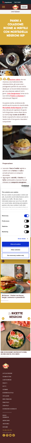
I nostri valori (17, 2)
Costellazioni (6, 396)
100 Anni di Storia (7, 377)
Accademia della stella (8, 393)
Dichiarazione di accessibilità (10, 409)
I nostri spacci (6, 424)
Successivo (28, 261)
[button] (24, 7)
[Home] (15, 7)
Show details (22, 238)
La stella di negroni (7, 373)
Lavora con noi (6, 421)
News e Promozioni (7, 399)
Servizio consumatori (6, 416)
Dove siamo (5, 427)
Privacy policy (6, 402)
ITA (3, 430)
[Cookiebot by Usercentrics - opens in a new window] (22, 186)
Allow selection (15, 249)
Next (28, 318)
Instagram (7, 435)
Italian (24, 7)
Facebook (4, 435)
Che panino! (5, 390)
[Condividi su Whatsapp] (8, 79)
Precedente (2, 261)
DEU (8, 430)
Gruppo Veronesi (7, 2)
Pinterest (13, 435)
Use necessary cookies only (15, 255)
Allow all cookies (15, 244)
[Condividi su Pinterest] (4, 79)
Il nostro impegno (7, 380)
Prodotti (5, 383)
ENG (6, 430)
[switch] (26, 221)
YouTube (10, 435)
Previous (2, 318)
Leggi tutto (15, 283)
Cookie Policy (6, 406)
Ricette (4, 386)
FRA (11, 430)
